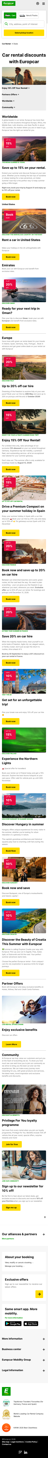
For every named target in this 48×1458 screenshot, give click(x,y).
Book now (11, 196)
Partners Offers (10, 94)
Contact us (6, 1444)
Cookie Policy (31, 1442)
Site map (5, 1442)
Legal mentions (17, 1442)
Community (8, 107)
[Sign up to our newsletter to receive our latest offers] (39, 1294)
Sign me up (11, 1207)
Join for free (12, 1144)
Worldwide (7, 101)
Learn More (11, 1044)
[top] (45, 1217)
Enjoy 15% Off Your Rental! (15, 88)
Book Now (11, 851)
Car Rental (6, 44)
